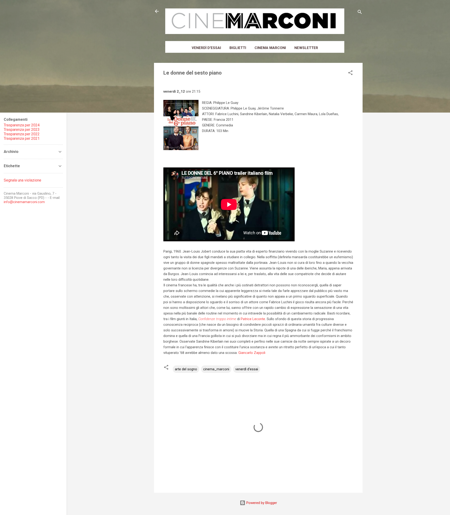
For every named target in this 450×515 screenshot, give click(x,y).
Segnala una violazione (22, 180)
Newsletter (306, 48)
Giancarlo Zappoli (251, 353)
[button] (350, 73)
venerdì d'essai (246, 369)
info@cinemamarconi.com (24, 202)
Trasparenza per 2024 (22, 125)
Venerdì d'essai (206, 48)
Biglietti (237, 48)
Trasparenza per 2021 (22, 138)
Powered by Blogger (261, 503)
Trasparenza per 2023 (22, 129)
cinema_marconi (216, 369)
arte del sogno (186, 369)
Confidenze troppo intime (217, 319)
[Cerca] (360, 13)
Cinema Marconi (270, 48)
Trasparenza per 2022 (22, 134)
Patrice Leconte (253, 319)
